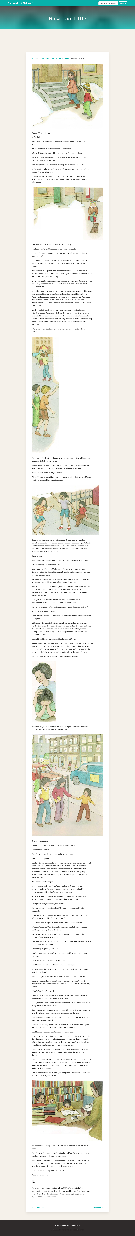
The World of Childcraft (20, 3)
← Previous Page (38, 1207)
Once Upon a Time (46, 58)
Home (34, 58)
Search (123, 3)
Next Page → (98, 1207)
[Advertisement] (67, 38)
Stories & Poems (62, 58)
